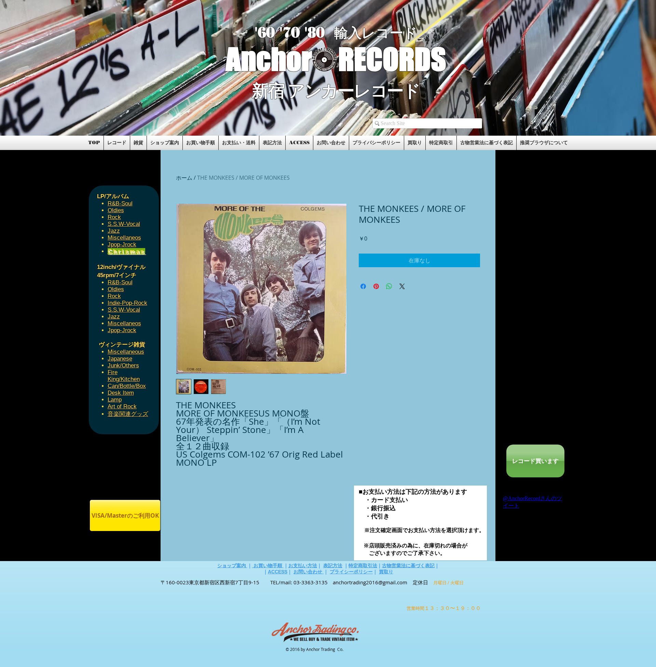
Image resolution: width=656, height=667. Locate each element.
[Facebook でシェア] (363, 286)
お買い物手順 (268, 565)
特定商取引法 (362, 565)
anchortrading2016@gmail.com (370, 582)
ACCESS (277, 571)
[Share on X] (402, 286)
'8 (310, 33)
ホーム (184, 177)
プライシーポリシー (351, 571)
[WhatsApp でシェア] (389, 286)
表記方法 (332, 565)
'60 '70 (279, 33)
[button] (168, 113)
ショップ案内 (232, 565)
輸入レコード (375, 33)
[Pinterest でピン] (376, 286)
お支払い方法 (302, 565)
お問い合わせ (308, 571)
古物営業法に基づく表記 (408, 565)
